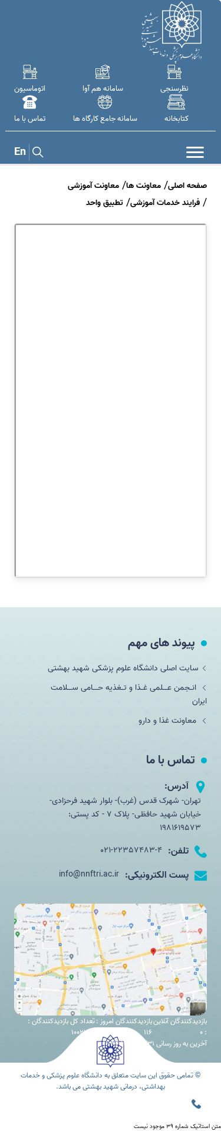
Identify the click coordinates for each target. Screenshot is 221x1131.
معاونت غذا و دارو (168, 720)
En (20, 152)
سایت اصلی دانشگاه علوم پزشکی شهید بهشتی (123, 668)
